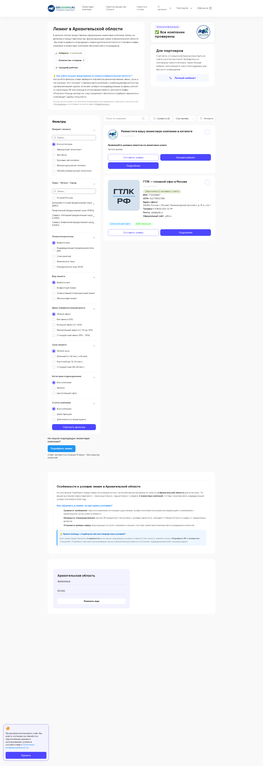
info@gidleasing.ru (102, 104)
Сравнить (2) (163, 118)
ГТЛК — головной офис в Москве (165, 181)
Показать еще (91, 601)
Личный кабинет (185, 78)
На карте (208, 118)
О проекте (162, 8)
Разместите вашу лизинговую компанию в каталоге (156, 131)
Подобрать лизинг (61, 448)
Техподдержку (60, 104)
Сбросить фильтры (74, 427)
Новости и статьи (142, 8)
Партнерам (182, 8)
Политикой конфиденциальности (20, 746)
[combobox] (184, 118)
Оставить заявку (133, 157)
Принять (26, 755)
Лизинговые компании (88, 8)
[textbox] (182, 118)
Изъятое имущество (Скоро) (116, 8)
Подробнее (133, 165)
